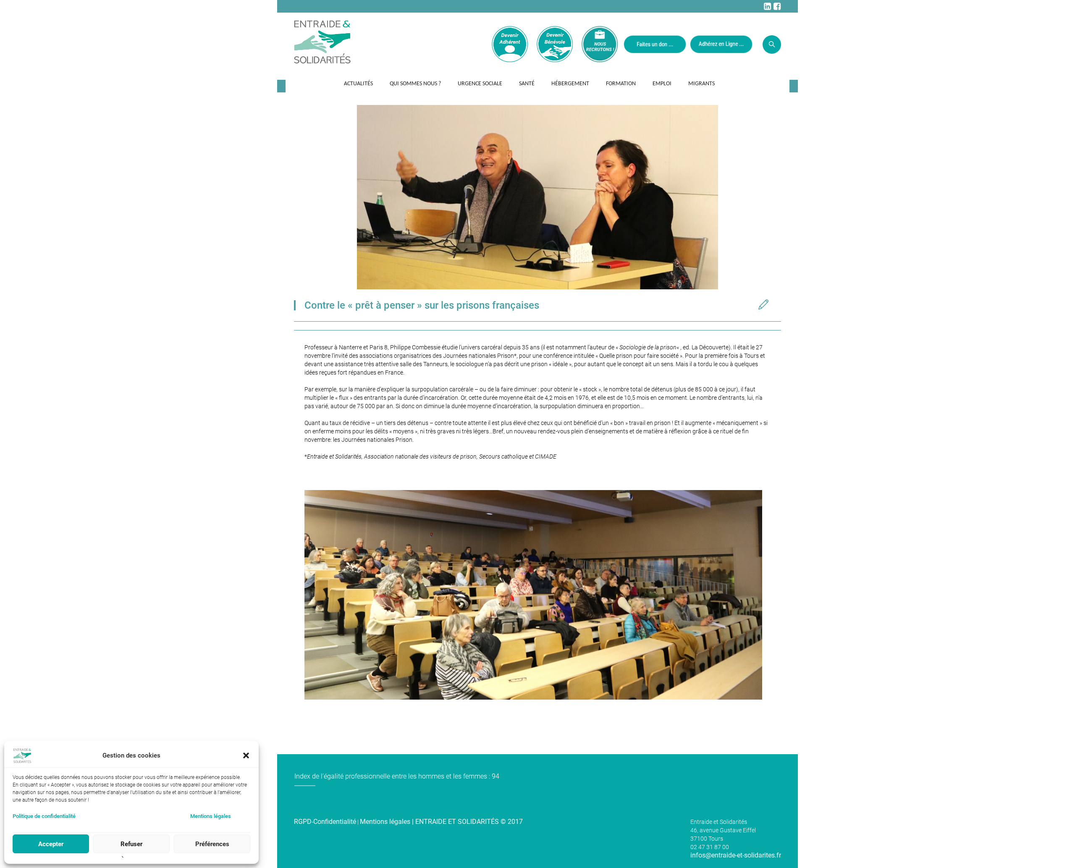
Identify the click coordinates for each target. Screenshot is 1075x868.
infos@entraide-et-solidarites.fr (735, 855)
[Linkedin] (767, 6)
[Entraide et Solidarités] (322, 41)
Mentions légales (210, 816)
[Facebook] (777, 6)
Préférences (212, 844)
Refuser (131, 844)
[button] (246, 755)
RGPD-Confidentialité (325, 822)
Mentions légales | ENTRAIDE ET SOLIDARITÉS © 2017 (441, 822)
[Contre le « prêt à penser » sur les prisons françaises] (537, 197)
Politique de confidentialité (44, 816)
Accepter (50, 844)
